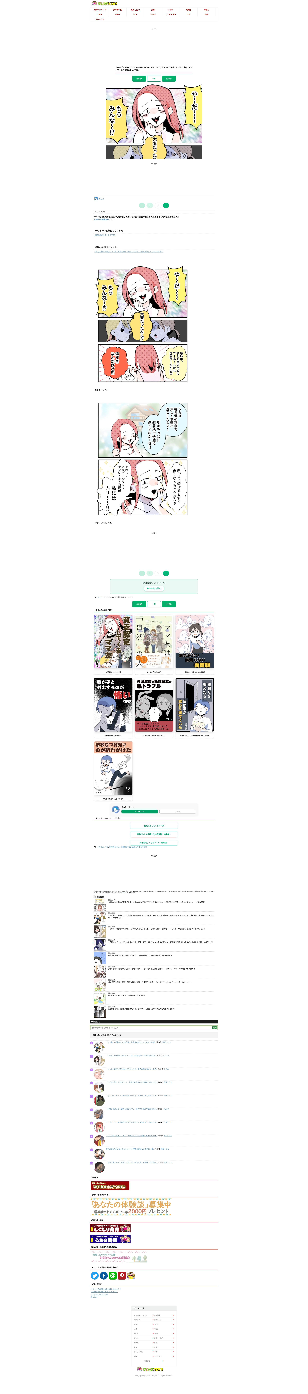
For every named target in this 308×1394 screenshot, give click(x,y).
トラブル (100, 847)
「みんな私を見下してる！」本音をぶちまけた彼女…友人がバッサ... (131, 1136)
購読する (96, 1022)
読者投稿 (124, 847)
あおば (166, 1109)
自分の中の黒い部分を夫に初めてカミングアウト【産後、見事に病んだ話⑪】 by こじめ (141, 1009)
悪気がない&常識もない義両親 (195, 672)
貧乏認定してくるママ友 (113, 672)
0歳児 (188, 10)
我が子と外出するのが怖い (113, 735)
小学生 (153, 14)
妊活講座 (157, 1315)
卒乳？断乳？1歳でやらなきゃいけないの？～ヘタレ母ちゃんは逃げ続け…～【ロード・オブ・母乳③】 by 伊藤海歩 (151, 969)
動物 (206, 14)
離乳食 (136, 1343)
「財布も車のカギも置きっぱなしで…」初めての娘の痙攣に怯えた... (131, 1109)
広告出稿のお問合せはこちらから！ (104, 1292)
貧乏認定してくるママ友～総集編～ (154, 842)
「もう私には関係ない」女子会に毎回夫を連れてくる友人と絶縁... (131, 1042)
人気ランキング (100, 10)
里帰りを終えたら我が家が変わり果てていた (194, 735)
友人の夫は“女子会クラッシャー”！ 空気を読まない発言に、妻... (130, 1149)
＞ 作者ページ (140, 811)
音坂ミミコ (166, 1042)
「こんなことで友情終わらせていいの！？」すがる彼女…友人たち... (131, 1122)
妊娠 (153, 10)
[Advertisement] (154, 45)
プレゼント (99, 19)
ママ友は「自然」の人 (154, 672)
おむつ (136, 1338)
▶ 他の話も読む (154, 588)
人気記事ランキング (140, 1315)
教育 (135, 1347)
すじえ (101, 198)
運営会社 (94, 1297)
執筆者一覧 (117, 10)
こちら (124, 892)
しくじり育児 (170, 14)
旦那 (188, 14)
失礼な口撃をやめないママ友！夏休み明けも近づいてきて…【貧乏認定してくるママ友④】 (128, 252)
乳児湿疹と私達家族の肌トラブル (154, 735)
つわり (156, 1324)
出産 (135, 1329)
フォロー (99, 597)
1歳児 (206, 10)
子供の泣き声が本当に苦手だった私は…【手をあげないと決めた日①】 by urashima (140, 955)
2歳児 (100, 14)
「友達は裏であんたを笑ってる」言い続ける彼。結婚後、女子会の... (131, 1162)
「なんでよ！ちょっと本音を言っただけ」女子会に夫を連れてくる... (131, 1096)
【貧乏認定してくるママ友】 (105, 235)
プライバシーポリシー (99, 1294)
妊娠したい (135, 10)
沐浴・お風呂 (158, 1338)
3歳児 (117, 14)
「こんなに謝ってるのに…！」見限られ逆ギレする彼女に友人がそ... (131, 1082)
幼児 (135, 14)
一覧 (154, 79)
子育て (170, 10)
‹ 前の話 (139, 79)
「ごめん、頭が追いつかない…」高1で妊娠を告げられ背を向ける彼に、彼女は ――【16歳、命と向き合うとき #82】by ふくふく (157, 929)
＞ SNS (177, 811)
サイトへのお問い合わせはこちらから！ (106, 1289)
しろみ (166, 1069)
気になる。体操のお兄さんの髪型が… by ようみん (126, 995)
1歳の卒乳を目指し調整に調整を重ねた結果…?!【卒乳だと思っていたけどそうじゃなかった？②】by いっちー (149, 982)
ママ (106, 847)
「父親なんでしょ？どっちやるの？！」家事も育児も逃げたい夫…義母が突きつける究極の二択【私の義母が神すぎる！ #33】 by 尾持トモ (160, 942)
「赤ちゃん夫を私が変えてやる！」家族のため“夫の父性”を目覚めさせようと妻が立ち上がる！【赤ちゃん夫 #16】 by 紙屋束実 (156, 902)
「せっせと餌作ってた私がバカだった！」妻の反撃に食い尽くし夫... (131, 1069)
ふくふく (166, 1055)
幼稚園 (111, 847)
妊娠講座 (137, 1320)
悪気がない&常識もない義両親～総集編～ (154, 834)
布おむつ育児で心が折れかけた (113, 799)
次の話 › (169, 79)
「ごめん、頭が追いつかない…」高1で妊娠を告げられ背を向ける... (131, 1055)
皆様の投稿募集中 (101, 219)
